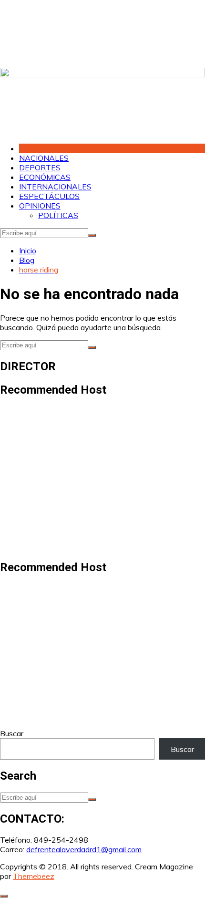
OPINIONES (40, 205)
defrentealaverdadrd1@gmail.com (84, 849)
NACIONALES (44, 158)
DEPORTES (40, 167)
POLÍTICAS (58, 215)
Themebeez (33, 876)
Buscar (11, 733)
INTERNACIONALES (55, 186)
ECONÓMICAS (45, 177)
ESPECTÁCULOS (49, 196)
